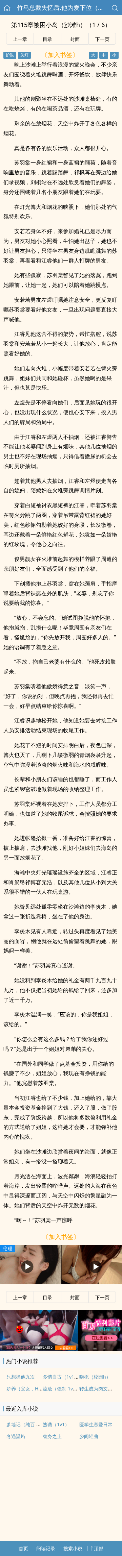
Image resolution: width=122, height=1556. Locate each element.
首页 (23, 1548)
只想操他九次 (20, 1377)
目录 (47, 39)
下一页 (102, 39)
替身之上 (52, 1436)
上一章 (20, 39)
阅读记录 (45, 1548)
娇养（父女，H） (24, 1388)
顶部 (98, 1548)
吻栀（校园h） (95, 1377)
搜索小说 (72, 1548)
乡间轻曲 (88, 1436)
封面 (75, 39)
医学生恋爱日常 (96, 1424)
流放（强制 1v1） (61, 1388)
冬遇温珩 (15, 1436)
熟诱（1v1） (56, 1424)
